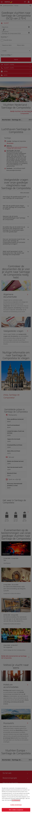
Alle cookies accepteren (16, 809)
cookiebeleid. (16, 800)
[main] (16, 798)
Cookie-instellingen (16, 805)
